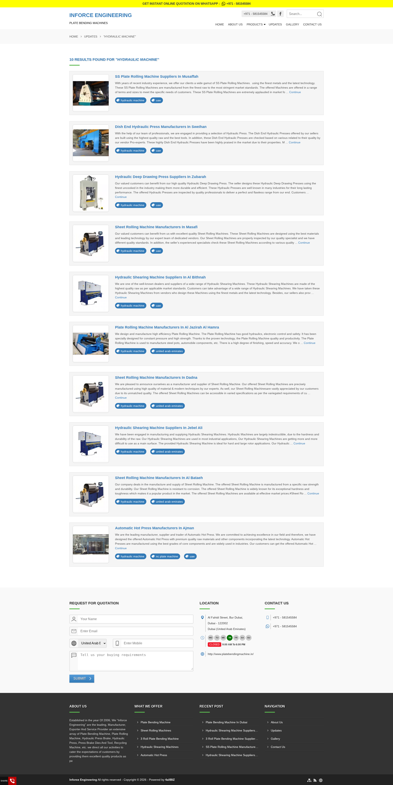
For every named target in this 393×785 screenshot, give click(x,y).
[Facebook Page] (280, 13)
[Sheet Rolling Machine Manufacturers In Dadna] (91, 394)
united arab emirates (169, 351)
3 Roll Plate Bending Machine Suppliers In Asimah (232, 738)
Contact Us (312, 24)
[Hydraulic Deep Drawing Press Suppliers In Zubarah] (91, 193)
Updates (275, 24)
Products (255, 24)
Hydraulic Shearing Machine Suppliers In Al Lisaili (232, 755)
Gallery (292, 24)
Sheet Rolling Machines (156, 730)
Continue (295, 92)
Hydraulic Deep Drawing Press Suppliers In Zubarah (160, 177)
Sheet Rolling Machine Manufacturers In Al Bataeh (159, 478)
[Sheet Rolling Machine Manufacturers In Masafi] (91, 243)
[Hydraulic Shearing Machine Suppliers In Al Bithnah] (91, 293)
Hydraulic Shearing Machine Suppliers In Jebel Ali (158, 428)
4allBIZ (170, 779)
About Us (235, 24)
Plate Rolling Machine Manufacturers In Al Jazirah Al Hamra (167, 327)
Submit (79, 678)
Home (219, 24)
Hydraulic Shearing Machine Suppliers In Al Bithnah (160, 277)
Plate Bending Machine (156, 722)
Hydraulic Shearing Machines (159, 746)
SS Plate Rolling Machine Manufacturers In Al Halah (232, 746)
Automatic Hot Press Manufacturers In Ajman (154, 528)
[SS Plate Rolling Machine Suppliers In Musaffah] (91, 93)
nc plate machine (167, 556)
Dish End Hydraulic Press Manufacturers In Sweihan (161, 127)
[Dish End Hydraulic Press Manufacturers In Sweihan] (91, 143)
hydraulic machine (132, 100)
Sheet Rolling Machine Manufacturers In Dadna (156, 377)
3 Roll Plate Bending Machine (160, 738)
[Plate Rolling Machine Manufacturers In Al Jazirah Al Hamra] (91, 343)
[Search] (319, 14)
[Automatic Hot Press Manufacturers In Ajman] (91, 544)
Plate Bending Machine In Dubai (226, 722)
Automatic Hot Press (154, 755)
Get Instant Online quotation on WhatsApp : (196, 3)
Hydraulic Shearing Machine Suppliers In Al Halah (232, 730)
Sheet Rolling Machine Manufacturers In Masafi (156, 227)
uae (158, 100)
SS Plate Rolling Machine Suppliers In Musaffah (156, 76)
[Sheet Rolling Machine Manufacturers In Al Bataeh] (91, 494)
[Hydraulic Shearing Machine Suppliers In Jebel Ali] (91, 444)
